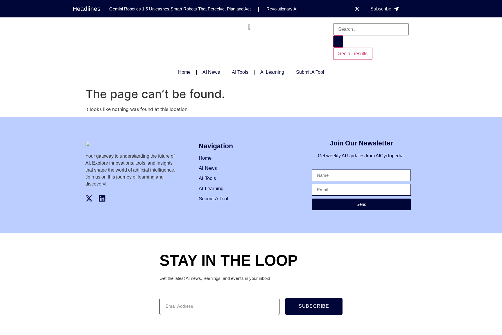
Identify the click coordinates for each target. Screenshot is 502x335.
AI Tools (240, 72)
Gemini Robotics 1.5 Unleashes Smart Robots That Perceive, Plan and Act (180, 8)
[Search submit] (338, 41)
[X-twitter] (357, 9)
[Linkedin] (102, 198)
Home (184, 72)
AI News (211, 72)
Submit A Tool (310, 72)
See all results (352, 53)
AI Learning (272, 72)
